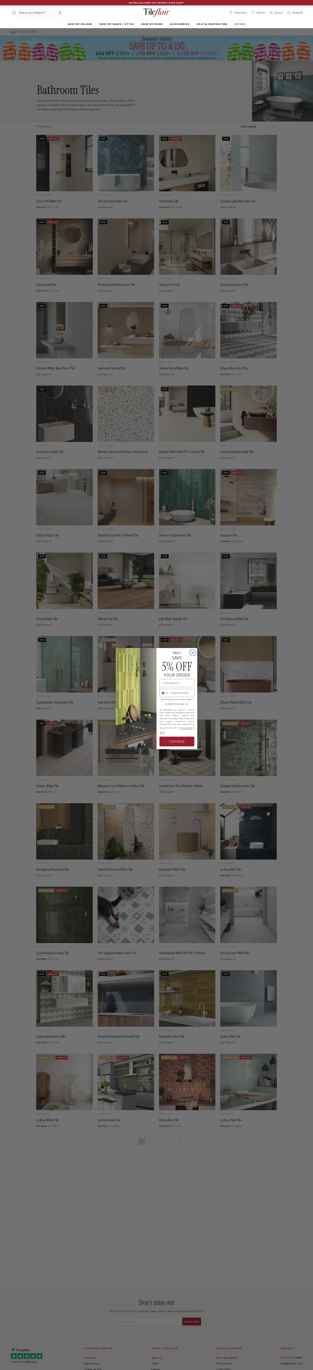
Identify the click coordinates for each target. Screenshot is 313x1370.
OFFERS (240, 23)
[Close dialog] (192, 652)
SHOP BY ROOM (152, 23)
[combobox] (164, 693)
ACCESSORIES (179, 23)
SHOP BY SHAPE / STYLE (116, 23)
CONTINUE (177, 741)
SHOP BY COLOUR (80, 23)
